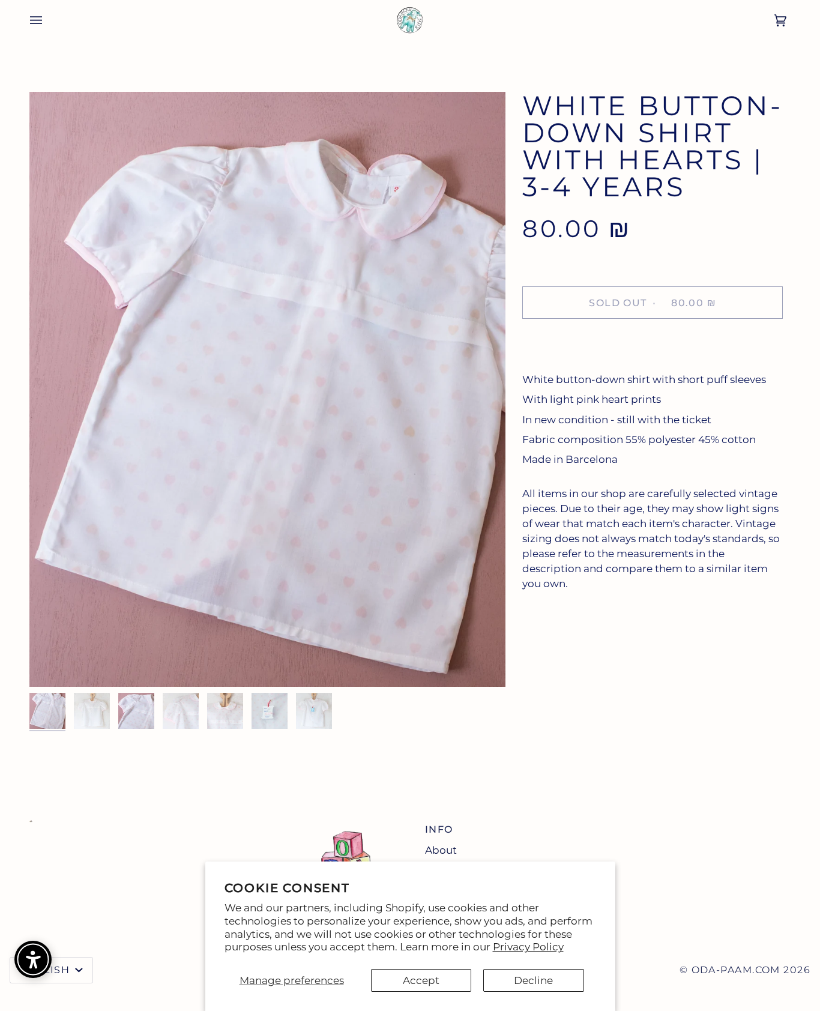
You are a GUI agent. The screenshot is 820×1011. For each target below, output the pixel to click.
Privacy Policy (528, 947)
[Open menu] (28, 20)
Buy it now (652, 343)
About (441, 850)
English (46, 970)
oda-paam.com (736, 970)
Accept (421, 980)
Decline (533, 980)
